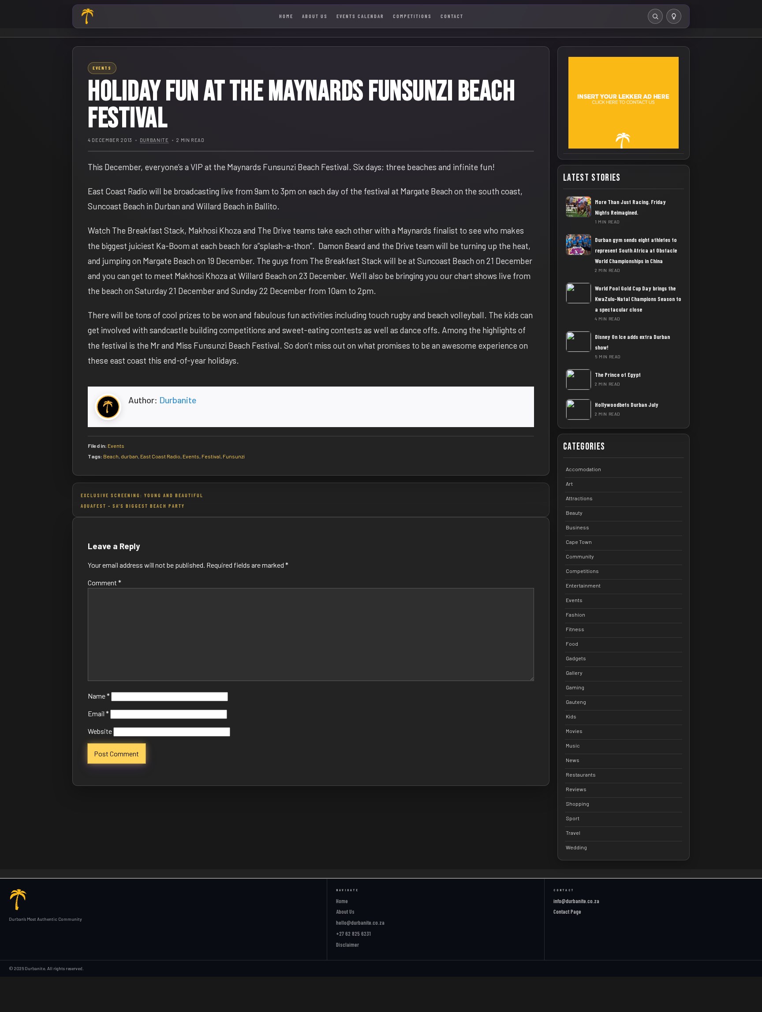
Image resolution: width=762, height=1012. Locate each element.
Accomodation (583, 469)
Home (286, 16)
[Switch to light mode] (673, 16)
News (572, 760)
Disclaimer (347, 944)
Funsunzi (234, 456)
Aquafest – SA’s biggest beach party (133, 505)
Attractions (579, 498)
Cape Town (579, 542)
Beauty (574, 513)
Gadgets (576, 658)
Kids (571, 716)
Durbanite (154, 140)
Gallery (574, 673)
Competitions (412, 16)
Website (100, 731)
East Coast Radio (160, 456)
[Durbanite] (88, 16)
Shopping (577, 803)
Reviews (576, 789)
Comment (104, 582)
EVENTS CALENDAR (360, 16)
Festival (211, 456)
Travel (573, 833)
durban (129, 456)
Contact (452, 16)
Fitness (575, 629)
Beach (111, 456)
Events (116, 446)
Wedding (576, 847)
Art (569, 483)
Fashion (575, 614)
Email (98, 713)
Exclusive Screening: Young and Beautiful (142, 495)
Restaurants (581, 774)
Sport (572, 818)
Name (99, 696)
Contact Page (567, 911)
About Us (315, 16)
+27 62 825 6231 (353, 933)
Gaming (575, 687)
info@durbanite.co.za (576, 900)
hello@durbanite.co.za (360, 922)
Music (573, 745)
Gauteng (576, 702)
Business (577, 527)
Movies (574, 731)
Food (572, 643)
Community (580, 556)
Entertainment (583, 585)
